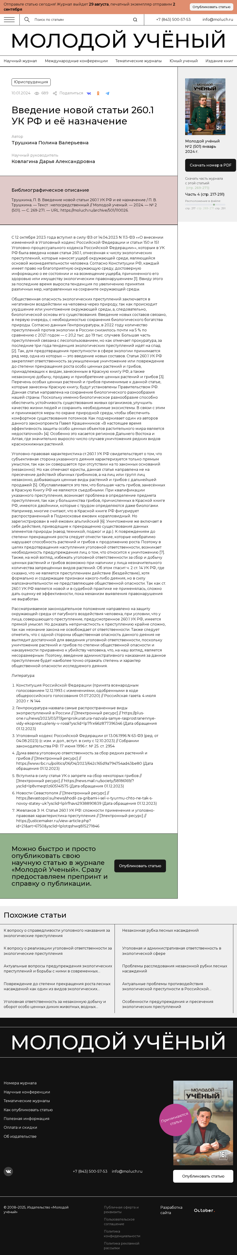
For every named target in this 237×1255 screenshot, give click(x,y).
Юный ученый (184, 61)
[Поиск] (135, 19)
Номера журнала (20, 1083)
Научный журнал (20, 61)
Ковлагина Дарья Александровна (53, 161)
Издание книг (219, 61)
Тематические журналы (138, 61)
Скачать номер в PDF (210, 165)
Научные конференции (27, 1092)
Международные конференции (76, 61)
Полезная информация (27, 1118)
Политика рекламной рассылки (121, 1245)
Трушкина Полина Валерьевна (50, 142)
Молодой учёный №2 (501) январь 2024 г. (202, 146)
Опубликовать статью (212, 7)
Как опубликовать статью (28, 1110)
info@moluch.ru (218, 19)
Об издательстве (20, 1136)
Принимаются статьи (175, 1118)
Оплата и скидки (20, 1127)
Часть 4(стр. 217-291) (205, 194)
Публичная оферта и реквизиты (121, 1209)
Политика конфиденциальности (122, 1233)
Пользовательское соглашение (119, 1221)
